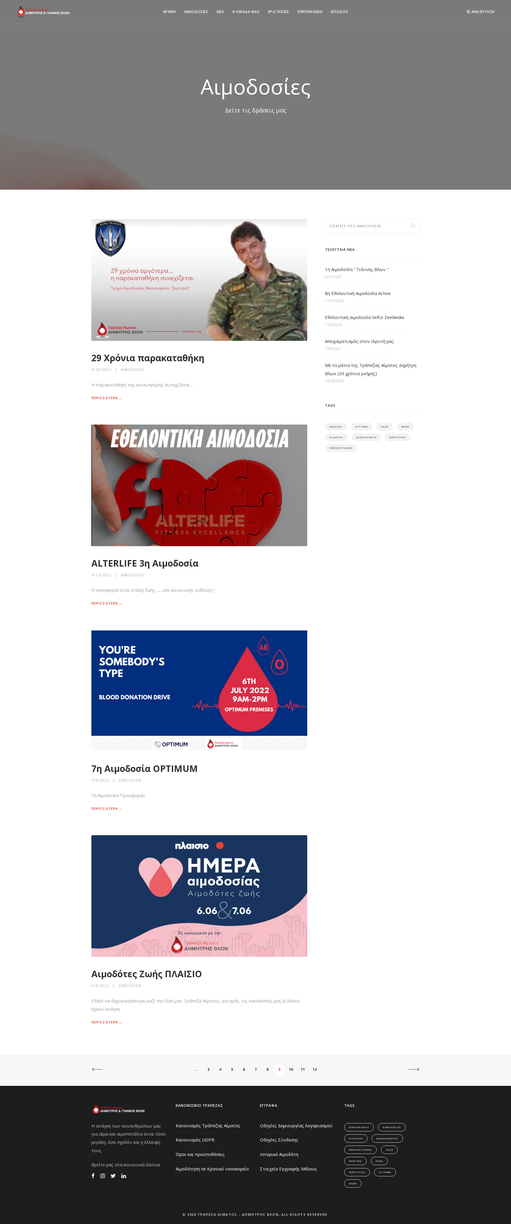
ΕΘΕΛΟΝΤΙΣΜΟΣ (340, 447)
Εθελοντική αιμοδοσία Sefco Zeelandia (364, 317)
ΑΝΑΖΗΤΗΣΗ (482, 11)
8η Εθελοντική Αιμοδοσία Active (358, 293)
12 (315, 1069)
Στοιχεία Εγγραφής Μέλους (288, 1169)
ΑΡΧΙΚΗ (169, 11)
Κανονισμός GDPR (195, 1140)
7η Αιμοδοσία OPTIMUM (144, 768)
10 (291, 1069)
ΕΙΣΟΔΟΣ (339, 11)
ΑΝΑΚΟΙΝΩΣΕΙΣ (387, 1138)
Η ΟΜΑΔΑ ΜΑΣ (246, 11)
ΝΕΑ (220, 11)
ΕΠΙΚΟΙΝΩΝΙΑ (310, 11)
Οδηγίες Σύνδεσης (279, 1140)
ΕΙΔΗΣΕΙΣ (336, 437)
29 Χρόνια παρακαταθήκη (147, 358)
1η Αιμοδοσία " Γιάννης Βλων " (357, 269)
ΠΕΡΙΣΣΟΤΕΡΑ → (107, 398)
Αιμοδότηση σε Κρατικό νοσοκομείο (212, 1169)
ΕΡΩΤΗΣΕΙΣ (278, 11)
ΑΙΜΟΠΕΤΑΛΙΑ (366, 437)
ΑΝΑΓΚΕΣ (335, 426)
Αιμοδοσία (132, 369)
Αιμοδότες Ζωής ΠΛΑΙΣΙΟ (146, 974)
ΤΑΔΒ (384, 426)
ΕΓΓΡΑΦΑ (361, 426)
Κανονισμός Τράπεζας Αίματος (208, 1125)
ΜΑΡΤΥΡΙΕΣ (397, 437)
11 (303, 1069)
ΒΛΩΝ (405, 426)
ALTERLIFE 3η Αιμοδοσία (144, 563)
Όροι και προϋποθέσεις (200, 1154)
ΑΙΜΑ (379, 1160)
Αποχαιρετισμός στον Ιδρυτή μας (359, 341)
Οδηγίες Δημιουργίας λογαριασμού (296, 1125)
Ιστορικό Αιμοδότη (279, 1154)
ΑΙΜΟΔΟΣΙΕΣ (196, 11)
